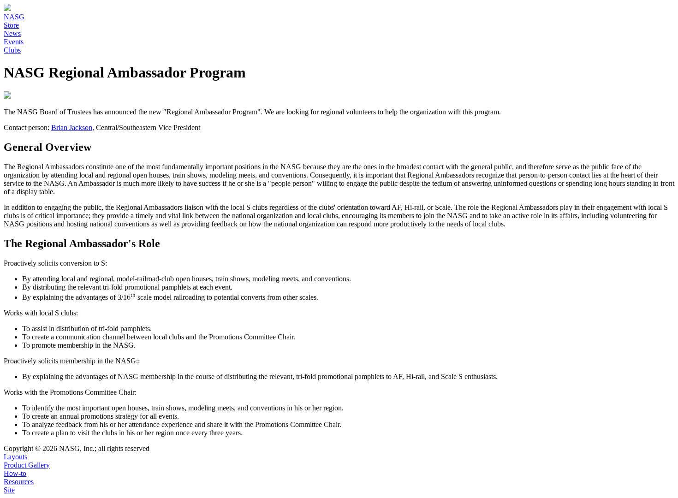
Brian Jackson (71, 127)
